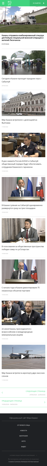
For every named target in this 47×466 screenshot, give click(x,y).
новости (23, 431)
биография (23, 436)
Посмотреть (23, 9)
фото (24, 441)
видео (23, 447)
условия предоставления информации (22, 455)
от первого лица (23, 425)
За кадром (37, 3)
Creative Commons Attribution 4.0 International (24, 462)
